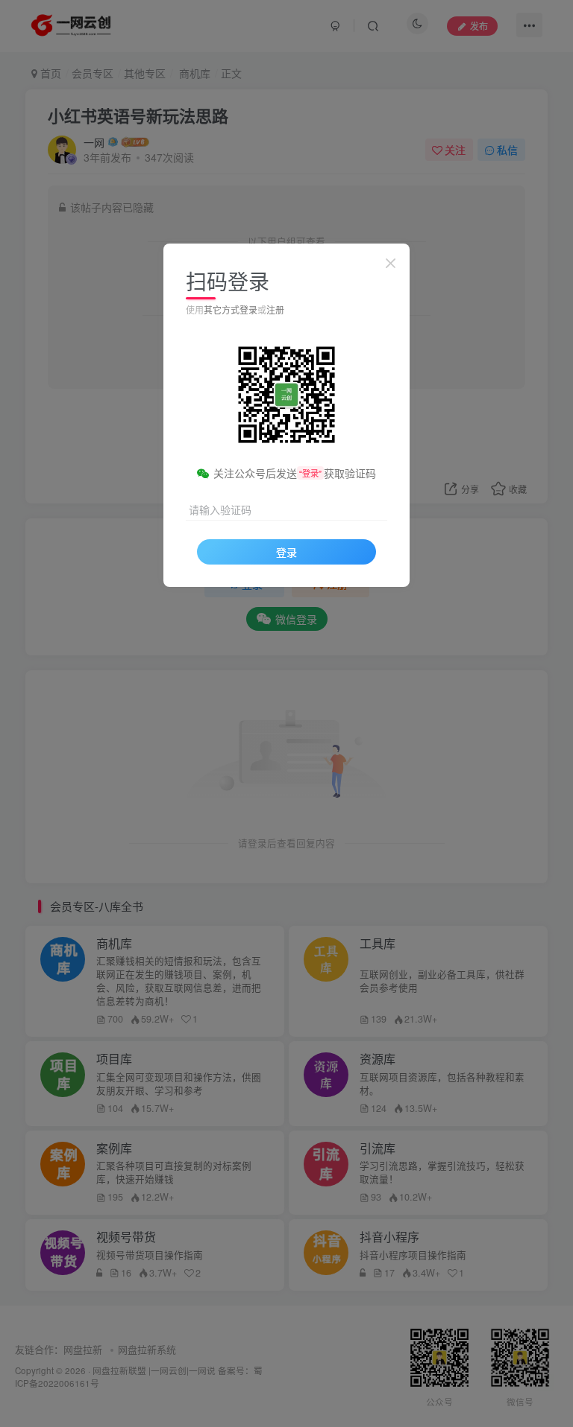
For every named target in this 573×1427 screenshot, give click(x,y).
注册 (275, 309)
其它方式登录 (230, 309)
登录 (286, 551)
